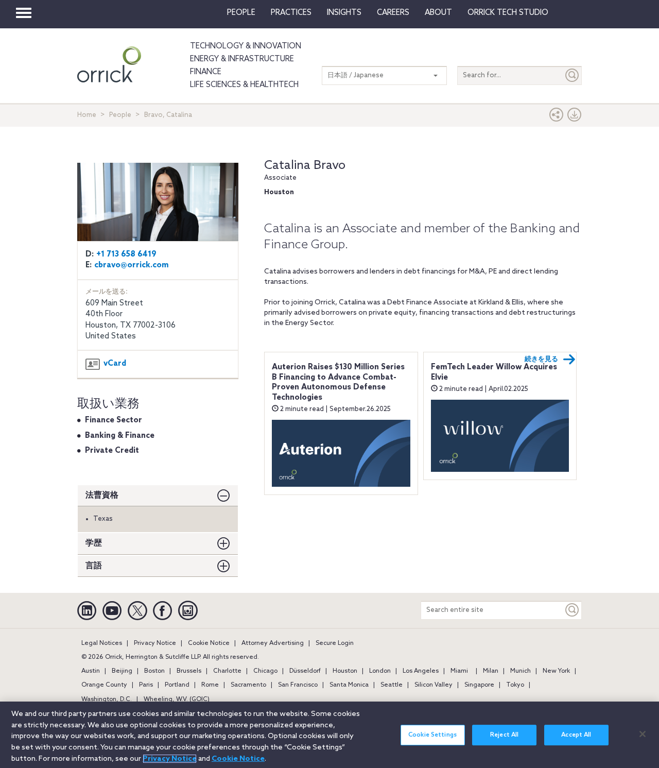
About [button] (438, 13)
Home (86, 115)
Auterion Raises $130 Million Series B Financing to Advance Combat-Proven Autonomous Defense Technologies (338, 382)
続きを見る (541, 359)
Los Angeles (421, 671)
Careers (393, 13)
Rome (210, 685)
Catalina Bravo (304, 165)
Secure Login (335, 643)
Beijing (122, 671)
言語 (93, 566)
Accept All (576, 735)
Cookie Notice (209, 643)
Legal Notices (101, 643)
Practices (291, 13)
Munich (520, 671)
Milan (490, 671)
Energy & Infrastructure (242, 59)
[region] (329, 735)
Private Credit (112, 450)
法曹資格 (101, 495)
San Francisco (298, 685)
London (380, 671)
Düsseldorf (305, 671)
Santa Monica (349, 685)
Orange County (104, 685)
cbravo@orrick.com (131, 265)
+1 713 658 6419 (126, 254)
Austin (90, 671)
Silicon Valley (433, 685)
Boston (154, 671)
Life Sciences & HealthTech (244, 85)
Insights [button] (344, 13)
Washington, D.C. (106, 699)
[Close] (642, 734)
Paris (146, 685)
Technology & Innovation (245, 46)
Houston (345, 671)
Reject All (504, 735)
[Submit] (572, 75)
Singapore (479, 685)
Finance (205, 72)
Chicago (265, 671)
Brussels (189, 671)
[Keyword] (572, 610)
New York (556, 671)
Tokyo (515, 685)
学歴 (93, 543)
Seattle (391, 685)
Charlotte (227, 671)
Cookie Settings (432, 735)
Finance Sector (113, 420)
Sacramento (248, 685)
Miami (459, 671)
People (241, 13)
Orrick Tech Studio (507, 13)
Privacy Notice (155, 643)
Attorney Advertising (272, 643)
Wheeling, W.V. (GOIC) (177, 699)
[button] (556, 117)
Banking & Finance (119, 435)
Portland (177, 685)
